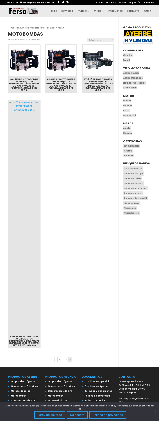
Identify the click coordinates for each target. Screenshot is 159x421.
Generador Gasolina (133, 183)
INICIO (53, 11)
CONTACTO (133, 11)
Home (11, 27)
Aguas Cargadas (133, 77)
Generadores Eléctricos (24, 386)
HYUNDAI (82, 11)
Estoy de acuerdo (50, 415)
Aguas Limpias (131, 73)
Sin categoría (131, 145)
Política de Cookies (96, 400)
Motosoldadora (131, 213)
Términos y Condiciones (98, 390)
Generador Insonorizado (135, 188)
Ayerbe (127, 128)
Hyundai (127, 105)
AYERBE (97, 11)
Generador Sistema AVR (135, 198)
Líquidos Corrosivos (134, 82)
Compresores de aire (60, 390)
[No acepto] (155, 411)
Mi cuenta (111, 3)
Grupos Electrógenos (23, 381)
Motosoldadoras (20, 390)
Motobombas (48, 27)
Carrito (99, 3)
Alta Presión (130, 87)
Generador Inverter (133, 193)
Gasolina (128, 55)
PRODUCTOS (115, 11)
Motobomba (130, 208)
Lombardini (129, 115)
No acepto (77, 415)
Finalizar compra (127, 3)
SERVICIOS (67, 11)
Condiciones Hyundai (97, 381)
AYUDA (147, 11)
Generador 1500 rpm (133, 173)
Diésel (126, 60)
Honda (127, 100)
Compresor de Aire (133, 168)
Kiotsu (126, 110)
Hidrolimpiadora (131, 203)
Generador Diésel (132, 178)
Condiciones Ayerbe (96, 386)
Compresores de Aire (23, 400)
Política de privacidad (97, 395)
